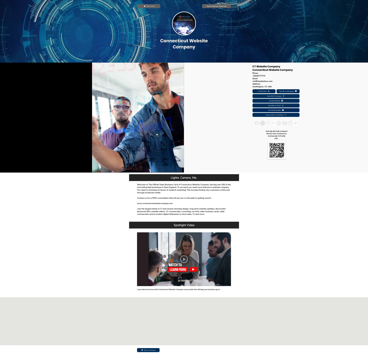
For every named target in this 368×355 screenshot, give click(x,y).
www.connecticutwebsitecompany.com (155, 203)
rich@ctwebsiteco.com (262, 81)
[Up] (184, 259)
